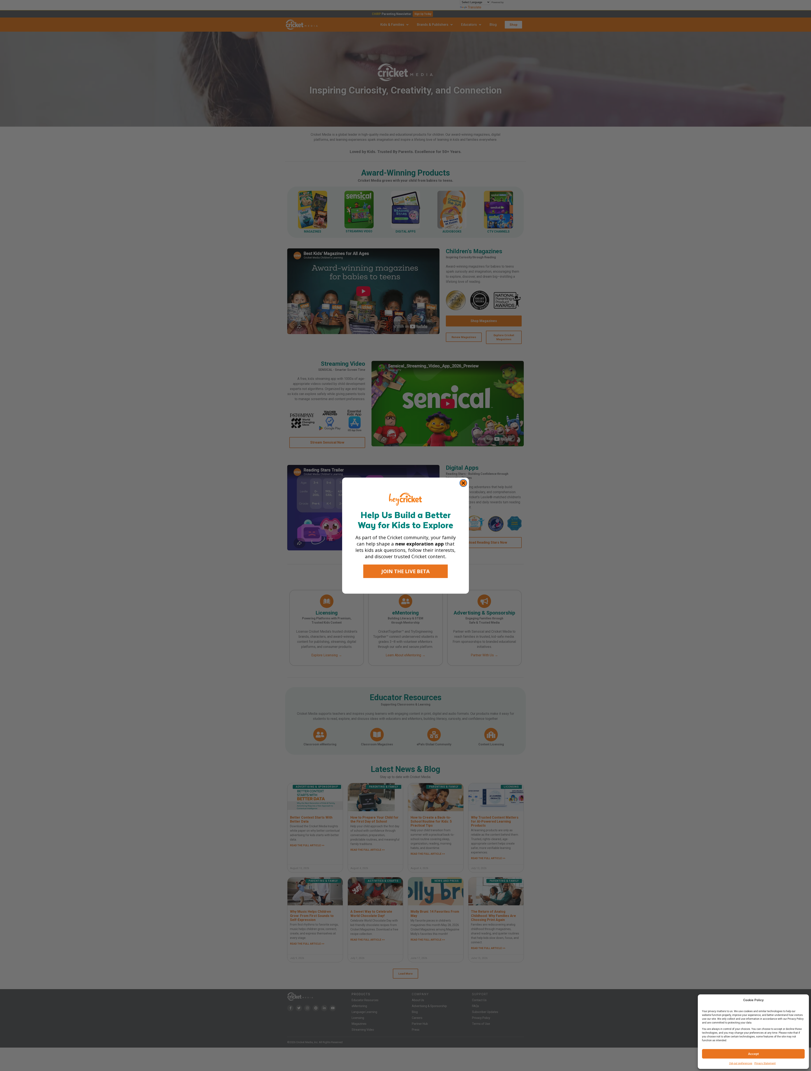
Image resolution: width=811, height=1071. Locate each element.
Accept (753, 1054)
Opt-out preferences (740, 1063)
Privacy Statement (765, 1063)
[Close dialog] (463, 483)
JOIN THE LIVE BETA (405, 571)
